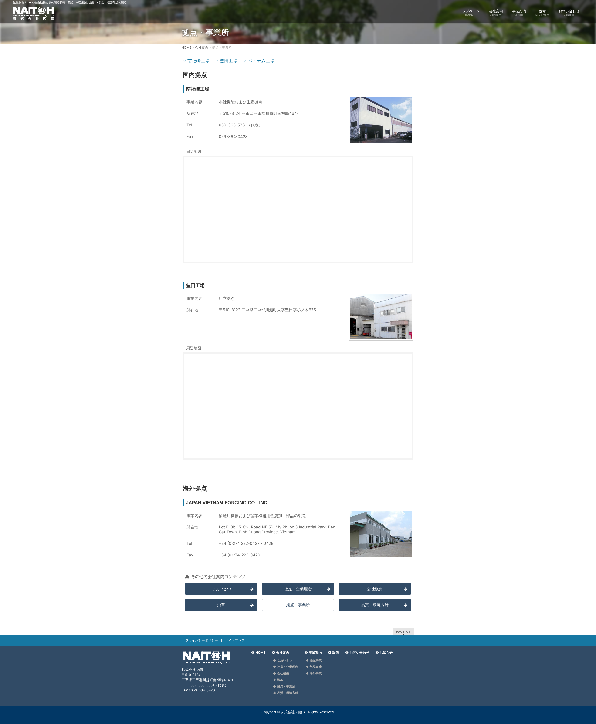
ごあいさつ (221, 588)
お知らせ (386, 652)
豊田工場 (228, 61)
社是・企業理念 (298, 588)
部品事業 (316, 667)
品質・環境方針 (375, 604)
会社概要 (375, 588)
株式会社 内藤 (291, 712)
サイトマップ (235, 640)
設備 (335, 652)
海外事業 (316, 673)
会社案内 (282, 652)
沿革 (221, 604)
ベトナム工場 (261, 61)
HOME (261, 652)
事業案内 (315, 652)
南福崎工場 (198, 61)
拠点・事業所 (286, 686)
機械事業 (316, 660)
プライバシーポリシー (201, 640)
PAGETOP (403, 631)
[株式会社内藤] (34, 16)
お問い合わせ (359, 652)
